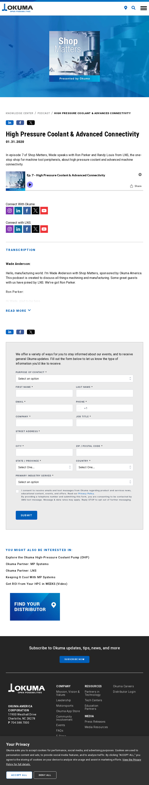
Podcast (44, 113)
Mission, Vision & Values (68, 693)
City (20, 446)
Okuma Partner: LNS (21, 570)
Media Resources (96, 727)
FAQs (59, 730)
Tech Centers (93, 700)
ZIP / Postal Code (89, 446)
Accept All (19, 775)
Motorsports (65, 705)
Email (21, 401)
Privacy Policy (86, 493)
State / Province (28, 460)
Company (23, 416)
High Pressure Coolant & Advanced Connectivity (92, 113)
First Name (24, 387)
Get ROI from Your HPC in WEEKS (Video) (37, 584)
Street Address (28, 431)
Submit (26, 515)
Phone (81, 401)
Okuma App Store (68, 711)
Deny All (45, 775)
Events (60, 725)
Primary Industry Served (35, 475)
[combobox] (81, 408)
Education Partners (91, 707)
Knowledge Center (19, 113)
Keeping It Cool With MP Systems (30, 577)
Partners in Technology (93, 693)
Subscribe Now (74, 659)
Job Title (83, 416)
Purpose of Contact (31, 372)
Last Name (84, 387)
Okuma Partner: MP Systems (27, 564)
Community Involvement (64, 718)
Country (83, 460)
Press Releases (95, 721)
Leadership (63, 700)
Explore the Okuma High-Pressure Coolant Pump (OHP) (47, 557)
